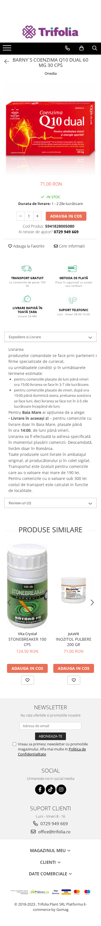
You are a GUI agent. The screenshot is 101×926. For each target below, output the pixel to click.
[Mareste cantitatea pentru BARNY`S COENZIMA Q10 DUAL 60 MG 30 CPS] (37, 216)
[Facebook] (40, 789)
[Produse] (8, 49)
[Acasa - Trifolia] (50, 32)
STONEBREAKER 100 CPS (27, 641)
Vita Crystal (27, 633)
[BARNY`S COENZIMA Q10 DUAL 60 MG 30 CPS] (50, 129)
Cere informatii (71, 246)
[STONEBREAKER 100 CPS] (27, 586)
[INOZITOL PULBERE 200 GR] (73, 586)
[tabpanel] (50, 129)
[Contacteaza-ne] (67, 48)
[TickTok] (51, 789)
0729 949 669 (53, 823)
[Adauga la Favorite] (27, 680)
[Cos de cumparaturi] (81, 48)
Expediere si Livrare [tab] (25, 336)
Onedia (51, 73)
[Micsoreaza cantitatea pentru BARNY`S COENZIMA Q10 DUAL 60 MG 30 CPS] (20, 216)
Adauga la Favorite (28, 246)
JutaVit (73, 633)
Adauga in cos (66, 216)
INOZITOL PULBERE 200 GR (73, 641)
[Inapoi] (4, 61)
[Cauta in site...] (94, 48)
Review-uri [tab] (20, 502)
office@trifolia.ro (53, 831)
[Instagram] (61, 789)
